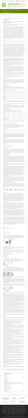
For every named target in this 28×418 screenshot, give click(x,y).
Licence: (5, 380)
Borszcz (8, 320)
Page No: (6, 375)
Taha (7, 343)
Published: (6, 389)
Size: (5, 376)
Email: (5, 384)
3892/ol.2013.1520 (9, 337)
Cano (10, 320)
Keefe (20, 320)
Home (3, 14)
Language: (6, 379)
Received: (6, 385)
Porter (14, 320)
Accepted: (6, 387)
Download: (6, 377)
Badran (15, 343)
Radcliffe (12, 320)
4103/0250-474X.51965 (17, 347)
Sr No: (5, 374)
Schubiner (17, 320)
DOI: (5, 388)
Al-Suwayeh (5, 343)
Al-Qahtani (9, 343)
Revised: (5, 386)
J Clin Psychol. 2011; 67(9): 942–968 (16, 321)
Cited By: (6, 378)
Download (6, 390)
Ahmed (12, 343)
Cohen (6, 320)
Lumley (4, 320)
